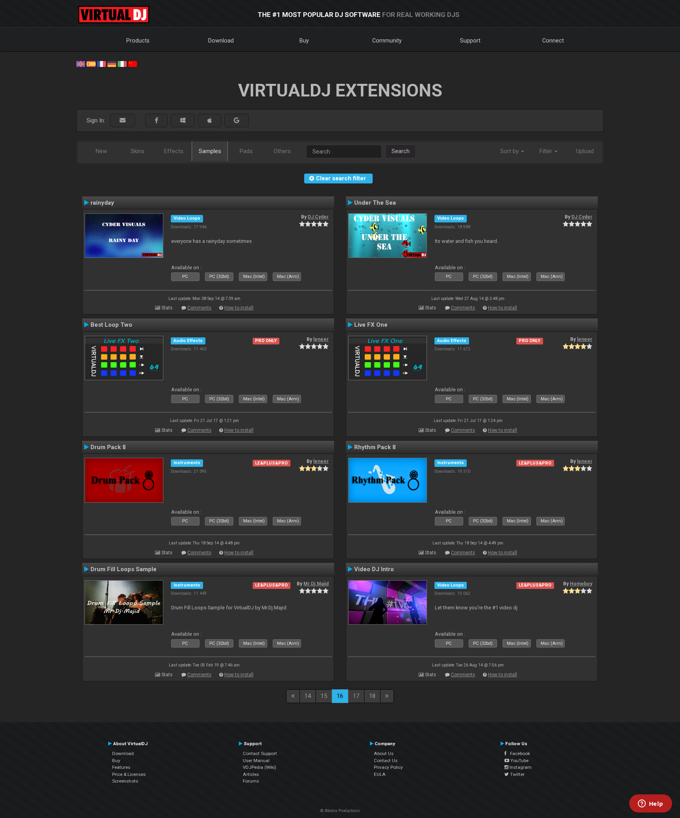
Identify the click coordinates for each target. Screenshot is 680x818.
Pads (246, 151)
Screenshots (125, 781)
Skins (137, 151)
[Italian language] (122, 63)
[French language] (101, 63)
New (101, 151)
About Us (384, 753)
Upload (585, 151)
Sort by (510, 151)
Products (138, 40)
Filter (547, 151)
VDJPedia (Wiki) (259, 767)
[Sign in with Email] (122, 121)
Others (282, 151)
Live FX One (371, 324)
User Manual (256, 760)
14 (308, 696)
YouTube (518, 760)
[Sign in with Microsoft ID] (183, 121)
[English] (80, 63)
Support (470, 40)
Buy (304, 40)
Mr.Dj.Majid (316, 584)
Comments (199, 308)
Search (401, 151)
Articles (251, 774)
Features (121, 767)
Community (387, 40)
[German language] (111, 63)
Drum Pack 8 (108, 447)
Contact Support (260, 753)
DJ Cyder (318, 217)
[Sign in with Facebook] (156, 121)
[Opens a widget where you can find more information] (650, 804)
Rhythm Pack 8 (375, 447)
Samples (210, 151)
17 (356, 696)
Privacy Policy (388, 767)
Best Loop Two (111, 324)
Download (221, 40)
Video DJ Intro (374, 569)
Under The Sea (375, 202)
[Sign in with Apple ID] (209, 121)
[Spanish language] (91, 63)
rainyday (102, 202)
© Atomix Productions (340, 810)
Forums (251, 781)
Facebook (518, 753)
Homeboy (581, 584)
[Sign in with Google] (236, 121)
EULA (380, 774)
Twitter (517, 774)
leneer (321, 339)
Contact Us (385, 760)
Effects (173, 151)
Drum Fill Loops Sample (124, 569)
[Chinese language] (132, 63)
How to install (238, 308)
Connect (553, 40)
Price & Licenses (129, 774)
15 (324, 696)
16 (340, 696)
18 (372, 696)
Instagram (520, 767)
